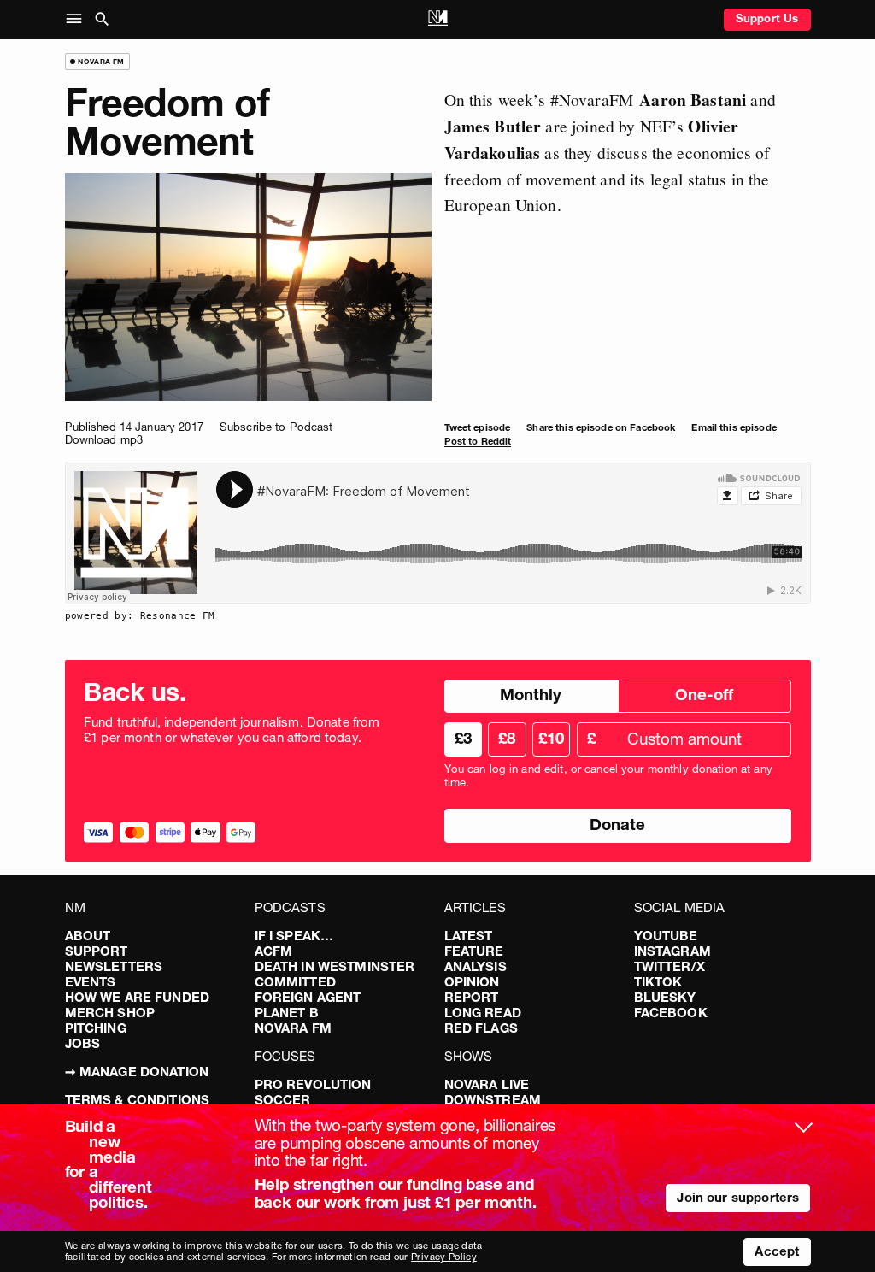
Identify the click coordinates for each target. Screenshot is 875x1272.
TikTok (658, 982)
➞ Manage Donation (137, 1071)
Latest (468, 936)
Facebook (671, 1012)
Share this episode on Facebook (600, 427)
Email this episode (733, 427)
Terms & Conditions (137, 1100)
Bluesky (665, 997)
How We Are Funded (137, 997)
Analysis (475, 966)
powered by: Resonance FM (140, 615)
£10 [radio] (551, 738)
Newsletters (114, 966)
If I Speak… (294, 936)
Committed (295, 982)
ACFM (274, 951)
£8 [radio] (506, 738)
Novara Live (487, 1084)
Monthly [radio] (530, 694)
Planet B (287, 1012)
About (88, 936)
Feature (474, 951)
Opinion (472, 982)
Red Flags (481, 1028)
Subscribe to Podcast (276, 426)
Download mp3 (104, 439)
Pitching (95, 1028)
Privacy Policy (444, 1257)
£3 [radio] (463, 738)
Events (90, 982)
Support (96, 951)
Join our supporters (738, 1197)
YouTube (666, 936)
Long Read (482, 1012)
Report (471, 997)
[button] (77, 19)
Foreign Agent (308, 997)
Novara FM (293, 1028)
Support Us (767, 18)
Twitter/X (669, 966)
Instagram (672, 951)
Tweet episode (477, 427)
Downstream (493, 1100)
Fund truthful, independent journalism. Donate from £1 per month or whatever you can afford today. (232, 730)
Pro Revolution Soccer (313, 1092)
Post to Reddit (478, 441)
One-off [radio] (704, 694)
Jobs (83, 1043)
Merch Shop (110, 1012)
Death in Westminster (335, 966)
